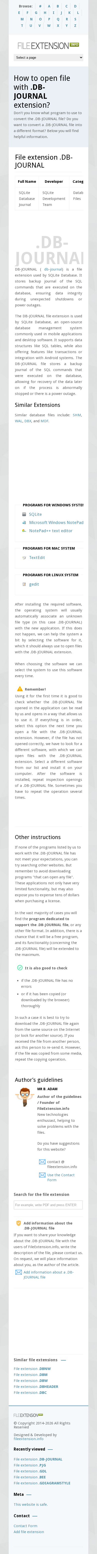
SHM (77, 415)
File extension (32, 1368)
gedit (34, 584)
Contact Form (25, 1526)
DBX (27, 421)
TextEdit (37, 557)
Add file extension (29, 1532)
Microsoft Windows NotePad (56, 522)
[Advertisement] (56, 221)
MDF (44, 421)
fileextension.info (29, 1439)
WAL (18, 421)
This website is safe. (31, 1504)
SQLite (35, 514)
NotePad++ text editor (50, 530)
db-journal (53, 269)
